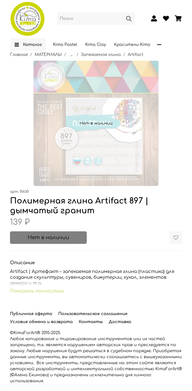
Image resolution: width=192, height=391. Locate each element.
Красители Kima (132, 44)
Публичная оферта (31, 314)
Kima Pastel (65, 44)
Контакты (91, 322)
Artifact (135, 54)
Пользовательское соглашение (93, 314)
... (71, 54)
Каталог (32, 44)
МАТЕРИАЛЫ (48, 54)
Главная (19, 54)
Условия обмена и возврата (41, 322)
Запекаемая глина (101, 54)
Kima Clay (95, 44)
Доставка (120, 322)
